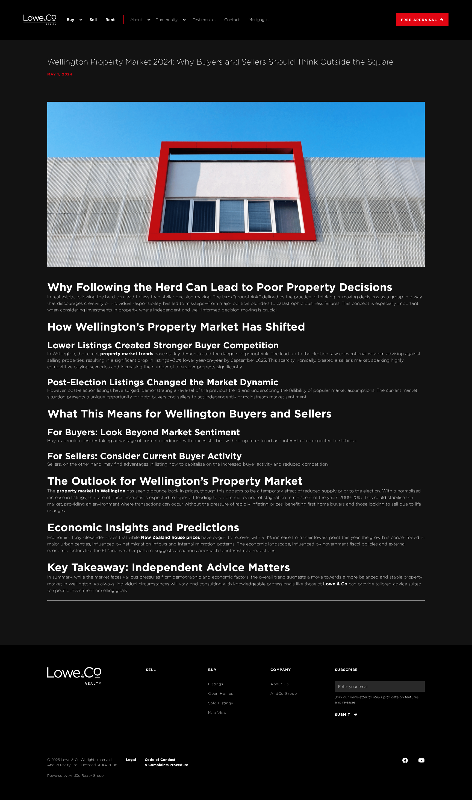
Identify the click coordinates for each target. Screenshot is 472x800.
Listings (215, 684)
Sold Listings (220, 703)
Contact (232, 19)
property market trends (126, 353)
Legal (131, 759)
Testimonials (204, 19)
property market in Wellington (91, 490)
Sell (93, 19)
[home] (39, 19)
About (136, 19)
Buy (70, 19)
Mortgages (259, 19)
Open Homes (220, 693)
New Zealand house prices (170, 537)
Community (166, 19)
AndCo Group (283, 693)
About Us (279, 684)
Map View (217, 712)
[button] (73, 19)
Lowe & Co (335, 583)
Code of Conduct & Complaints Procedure (166, 762)
